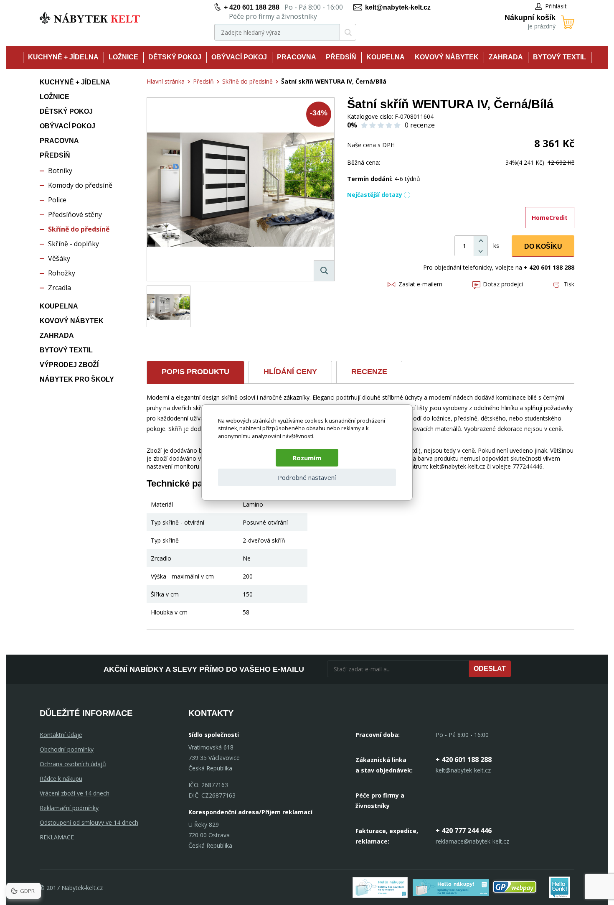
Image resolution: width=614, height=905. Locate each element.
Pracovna (296, 57)
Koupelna (385, 57)
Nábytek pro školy (77, 379)
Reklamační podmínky (69, 808)
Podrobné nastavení (307, 477)
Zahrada (506, 57)
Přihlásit (556, 6)
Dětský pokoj (174, 57)
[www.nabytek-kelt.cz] (90, 17)
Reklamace (57, 837)
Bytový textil (559, 57)
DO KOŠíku (543, 246)
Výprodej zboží (69, 364)
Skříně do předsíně (78, 229)
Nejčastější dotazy (374, 195)
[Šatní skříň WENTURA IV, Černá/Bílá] (240, 189)
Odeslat (490, 668)
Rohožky (61, 273)
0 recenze (420, 125)
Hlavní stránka (166, 81)
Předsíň (341, 57)
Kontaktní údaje (61, 735)
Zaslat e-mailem (420, 284)
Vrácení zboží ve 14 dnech (74, 793)
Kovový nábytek (447, 57)
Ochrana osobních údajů (73, 764)
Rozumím (307, 458)
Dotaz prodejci (503, 284)
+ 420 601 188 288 (251, 7)
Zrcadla (59, 287)
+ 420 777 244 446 (464, 830)
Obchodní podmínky (67, 749)
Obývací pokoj (239, 57)
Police (57, 199)
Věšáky (59, 258)
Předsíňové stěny (75, 214)
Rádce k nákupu (61, 779)
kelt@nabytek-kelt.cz (398, 7)
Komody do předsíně (80, 185)
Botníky (60, 170)
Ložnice (123, 57)
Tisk (568, 284)
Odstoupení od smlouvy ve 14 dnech (89, 822)
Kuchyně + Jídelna (63, 57)
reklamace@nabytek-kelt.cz (472, 841)
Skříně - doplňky (73, 243)
